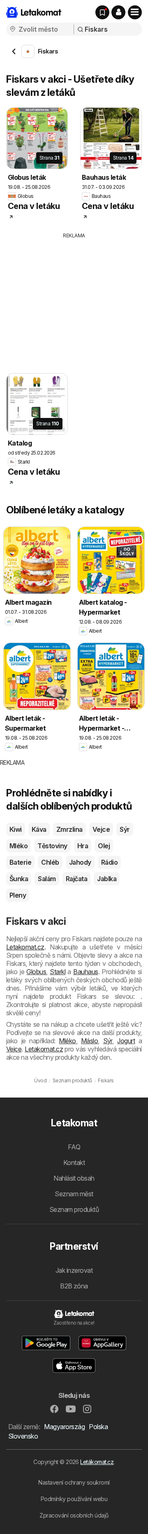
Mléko (18, 846)
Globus (36, 972)
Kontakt (74, 1162)
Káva (39, 829)
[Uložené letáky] (102, 12)
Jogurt (126, 1041)
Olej (104, 846)
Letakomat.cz (25, 947)
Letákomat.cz (96, 1461)
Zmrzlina (69, 829)
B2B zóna (74, 1286)
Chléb (50, 862)
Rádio (109, 862)
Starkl (57, 972)
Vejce (101, 829)
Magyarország (64, 1427)
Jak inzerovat (74, 1270)
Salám (47, 879)
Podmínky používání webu (74, 1498)
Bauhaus (85, 972)
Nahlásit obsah (74, 1178)
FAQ (74, 1147)
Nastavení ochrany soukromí (74, 1482)
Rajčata (76, 879)
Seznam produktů (74, 1209)
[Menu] (135, 12)
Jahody (80, 862)
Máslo (89, 1041)
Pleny (17, 895)
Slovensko (23, 1436)
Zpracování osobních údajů (73, 1515)
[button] (118, 12)
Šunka (18, 879)
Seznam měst (74, 1194)
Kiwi (15, 829)
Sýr (125, 829)
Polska (98, 1427)
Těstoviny (52, 846)
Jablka (106, 879)
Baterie (20, 862)
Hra (82, 846)
